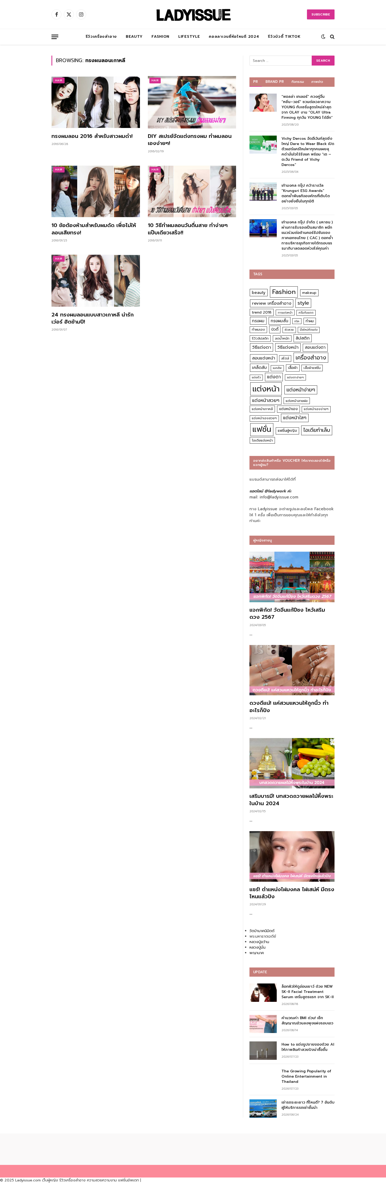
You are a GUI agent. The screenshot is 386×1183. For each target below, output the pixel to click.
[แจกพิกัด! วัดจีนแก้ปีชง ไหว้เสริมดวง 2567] (292, 577)
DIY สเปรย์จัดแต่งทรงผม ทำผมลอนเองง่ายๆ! (190, 140)
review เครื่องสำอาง (271, 303)
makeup (309, 292)
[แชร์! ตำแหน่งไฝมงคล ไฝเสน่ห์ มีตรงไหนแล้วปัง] (292, 856)
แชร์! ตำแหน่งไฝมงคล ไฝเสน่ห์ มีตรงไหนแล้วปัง (291, 893)
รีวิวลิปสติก (260, 338)
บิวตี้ (274, 329)
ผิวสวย (289, 329)
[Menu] (54, 37)
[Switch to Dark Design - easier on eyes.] (323, 36)
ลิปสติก (303, 338)
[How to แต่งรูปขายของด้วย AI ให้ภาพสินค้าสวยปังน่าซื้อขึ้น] (263, 1050)
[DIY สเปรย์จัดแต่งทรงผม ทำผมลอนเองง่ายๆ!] (192, 102)
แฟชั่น (261, 429)
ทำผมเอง (258, 329)
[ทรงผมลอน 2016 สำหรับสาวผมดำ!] (95, 102)
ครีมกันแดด (306, 312)
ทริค (296, 321)
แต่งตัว (256, 377)
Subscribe (320, 14)
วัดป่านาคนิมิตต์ (261, 931)
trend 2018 (262, 312)
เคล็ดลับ (259, 367)
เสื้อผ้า (293, 367)
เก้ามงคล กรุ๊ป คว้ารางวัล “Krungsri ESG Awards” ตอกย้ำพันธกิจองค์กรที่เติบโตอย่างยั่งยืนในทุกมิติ (305, 193)
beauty (258, 292)
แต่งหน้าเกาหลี (262, 408)
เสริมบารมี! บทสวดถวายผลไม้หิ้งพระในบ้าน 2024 (291, 800)
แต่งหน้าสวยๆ (265, 400)
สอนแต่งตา (315, 347)
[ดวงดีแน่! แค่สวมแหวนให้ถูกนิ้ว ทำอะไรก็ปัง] (292, 670)
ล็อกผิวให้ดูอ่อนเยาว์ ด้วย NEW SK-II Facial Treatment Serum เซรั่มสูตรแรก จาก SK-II (307, 992)
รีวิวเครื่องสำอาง (101, 36)
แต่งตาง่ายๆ (295, 377)
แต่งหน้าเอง (288, 409)
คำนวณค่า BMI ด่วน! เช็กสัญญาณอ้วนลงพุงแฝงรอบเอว (307, 1020)
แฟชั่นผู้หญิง (287, 430)
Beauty (134, 36)
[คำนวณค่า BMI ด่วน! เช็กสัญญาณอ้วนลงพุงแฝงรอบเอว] (263, 1024)
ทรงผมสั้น (279, 321)
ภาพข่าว (317, 81)
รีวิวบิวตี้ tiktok (284, 36)
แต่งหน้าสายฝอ (297, 400)
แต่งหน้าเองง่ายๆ (316, 409)
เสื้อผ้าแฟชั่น (312, 367)
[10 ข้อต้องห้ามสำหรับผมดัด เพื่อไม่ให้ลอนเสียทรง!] (95, 191)
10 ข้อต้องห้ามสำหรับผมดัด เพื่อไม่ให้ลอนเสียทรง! (93, 229)
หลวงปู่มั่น (257, 947)
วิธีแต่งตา (261, 347)
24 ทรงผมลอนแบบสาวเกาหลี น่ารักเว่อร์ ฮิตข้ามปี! (92, 318)
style (303, 303)
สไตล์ (285, 358)
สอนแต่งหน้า (263, 358)
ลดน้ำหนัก (282, 338)
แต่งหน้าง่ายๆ (300, 390)
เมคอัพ (277, 368)
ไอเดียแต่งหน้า (262, 440)
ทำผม (310, 321)
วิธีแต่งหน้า (288, 347)
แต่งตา (274, 376)
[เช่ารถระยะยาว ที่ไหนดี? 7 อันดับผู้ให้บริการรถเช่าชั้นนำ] (263, 1108)
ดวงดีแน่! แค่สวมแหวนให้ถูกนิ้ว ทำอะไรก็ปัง (288, 707)
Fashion (160, 36)
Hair (58, 80)
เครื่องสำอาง (311, 357)
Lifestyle (189, 36)
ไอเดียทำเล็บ (316, 430)
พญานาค (256, 953)
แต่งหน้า (266, 389)
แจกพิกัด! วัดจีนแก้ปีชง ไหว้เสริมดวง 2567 (287, 613)
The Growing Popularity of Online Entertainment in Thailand (306, 1076)
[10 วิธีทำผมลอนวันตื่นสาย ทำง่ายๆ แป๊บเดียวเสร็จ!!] (192, 191)
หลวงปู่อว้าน (259, 942)
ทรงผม (258, 321)
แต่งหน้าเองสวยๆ (264, 418)
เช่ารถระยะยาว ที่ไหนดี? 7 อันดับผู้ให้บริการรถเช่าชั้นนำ (308, 1105)
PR (255, 81)
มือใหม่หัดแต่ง (308, 329)
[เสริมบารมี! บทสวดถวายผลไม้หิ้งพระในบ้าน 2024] (292, 763)
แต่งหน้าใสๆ (294, 417)
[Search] (332, 37)
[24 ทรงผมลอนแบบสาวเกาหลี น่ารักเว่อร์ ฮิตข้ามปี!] (95, 280)
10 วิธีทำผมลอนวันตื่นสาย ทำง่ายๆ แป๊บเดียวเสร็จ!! (188, 229)
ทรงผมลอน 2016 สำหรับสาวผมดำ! (92, 136)
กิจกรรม (297, 81)
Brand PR (274, 81)
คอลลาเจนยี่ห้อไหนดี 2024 (234, 36)
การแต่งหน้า (285, 312)
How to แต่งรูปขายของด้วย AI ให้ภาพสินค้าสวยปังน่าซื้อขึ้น (307, 1047)
